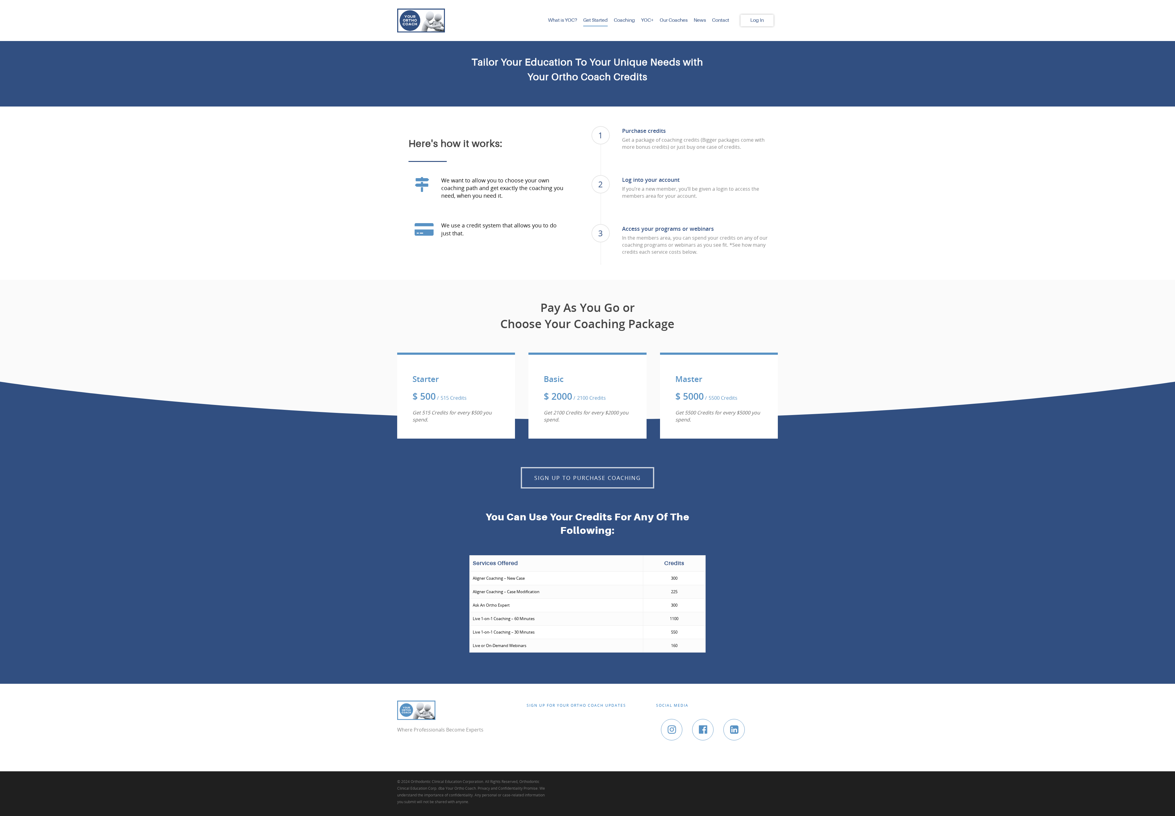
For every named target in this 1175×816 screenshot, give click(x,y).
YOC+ (647, 20)
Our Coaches (674, 20)
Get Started (595, 20)
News (700, 20)
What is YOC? (562, 20)
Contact (720, 20)
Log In (757, 20)
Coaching (624, 20)
